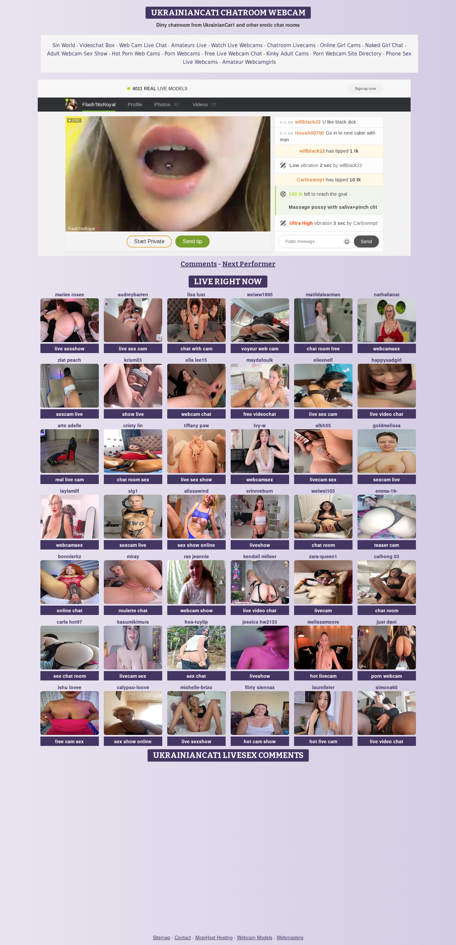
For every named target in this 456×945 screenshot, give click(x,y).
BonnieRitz (69, 556)
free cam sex (69, 741)
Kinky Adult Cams (287, 53)
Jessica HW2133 (259, 621)
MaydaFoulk (259, 359)
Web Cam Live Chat (143, 45)
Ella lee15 (196, 359)
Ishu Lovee (69, 687)
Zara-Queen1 (323, 556)
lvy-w (260, 425)
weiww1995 (260, 294)
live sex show (196, 479)
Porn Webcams (182, 53)
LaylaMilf (69, 490)
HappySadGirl (387, 359)
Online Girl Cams (340, 45)
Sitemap (161, 937)
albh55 (323, 425)
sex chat (196, 675)
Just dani (387, 621)
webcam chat (196, 414)
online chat (69, 610)
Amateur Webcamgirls (249, 62)
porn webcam (386, 675)
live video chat (386, 414)
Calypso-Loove (133, 687)
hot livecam (323, 675)
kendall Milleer (259, 556)
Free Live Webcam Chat (233, 53)
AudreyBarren (133, 294)
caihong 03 (386, 556)
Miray (133, 556)
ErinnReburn (259, 490)
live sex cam (133, 348)
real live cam (69, 479)
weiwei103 (323, 490)
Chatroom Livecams (291, 45)
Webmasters (290, 937)
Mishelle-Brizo (196, 687)
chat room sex (133, 479)
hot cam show (260, 741)
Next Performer (248, 264)
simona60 (387, 687)
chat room (323, 544)
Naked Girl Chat (384, 45)
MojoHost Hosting (214, 937)
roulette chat (133, 610)
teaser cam (386, 544)
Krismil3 (133, 359)
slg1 (133, 490)
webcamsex (386, 348)
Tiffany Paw (196, 425)
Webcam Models (254, 937)
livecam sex (323, 479)
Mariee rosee (69, 294)
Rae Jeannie (196, 556)
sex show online (196, 544)
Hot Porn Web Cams (136, 53)
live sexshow (69, 348)
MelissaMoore (323, 621)
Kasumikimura (133, 621)
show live (133, 414)
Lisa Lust (196, 294)
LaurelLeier (323, 687)
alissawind (196, 490)
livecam (323, 610)
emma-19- (387, 490)
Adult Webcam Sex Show (77, 53)
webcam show (196, 610)
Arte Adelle (69, 425)
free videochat (259, 414)
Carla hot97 (69, 621)
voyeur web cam (259, 348)
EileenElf (323, 359)
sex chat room (69, 675)
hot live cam (323, 741)
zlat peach (69, 359)
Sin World (63, 45)
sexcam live (69, 414)
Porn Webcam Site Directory (347, 53)
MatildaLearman (323, 294)
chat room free (323, 348)
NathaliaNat (387, 294)
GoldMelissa (387, 425)
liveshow (260, 544)
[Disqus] (228, 848)
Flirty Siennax (260, 687)
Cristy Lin (133, 425)
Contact (183, 937)
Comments (199, 264)
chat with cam (196, 348)
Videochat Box (97, 45)
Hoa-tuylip (196, 621)
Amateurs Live (189, 45)
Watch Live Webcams (237, 45)
